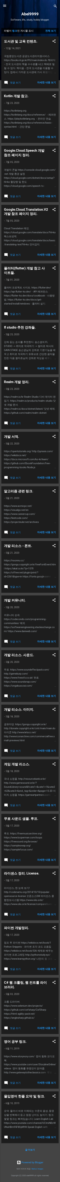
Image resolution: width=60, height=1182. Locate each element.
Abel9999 (30, 14)
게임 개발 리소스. (17, 764)
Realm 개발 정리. (16, 382)
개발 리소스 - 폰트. (18, 546)
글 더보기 (30, 1149)
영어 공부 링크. (15, 1042)
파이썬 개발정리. (16, 928)
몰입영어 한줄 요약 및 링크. (24, 1096)
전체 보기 (50, 30)
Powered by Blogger (32, 1162)
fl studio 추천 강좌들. (20, 327)
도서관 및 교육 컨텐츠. (20, 41)
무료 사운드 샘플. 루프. (21, 819)
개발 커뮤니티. (15, 600)
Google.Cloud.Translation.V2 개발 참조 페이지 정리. (26, 212)
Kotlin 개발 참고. (16, 96)
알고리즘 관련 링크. (18, 491)
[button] (54, 41)
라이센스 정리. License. (21, 873)
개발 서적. (11, 437)
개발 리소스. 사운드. (19, 655)
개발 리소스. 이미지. (19, 709)
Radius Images (37, 1169)
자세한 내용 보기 (46, 82)
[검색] (55, 7)
